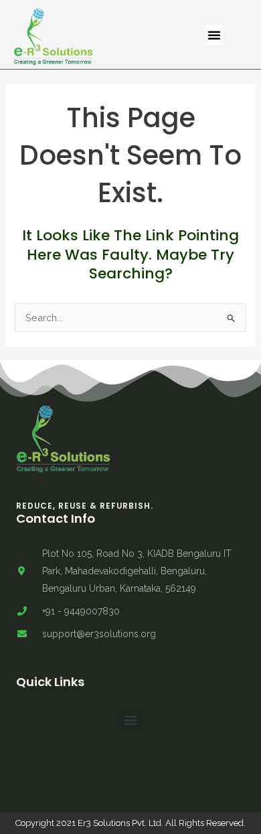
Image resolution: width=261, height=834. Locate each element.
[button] (214, 35)
